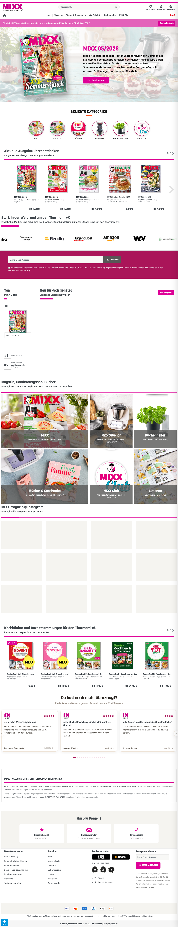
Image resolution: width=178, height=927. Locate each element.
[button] (4, 922)
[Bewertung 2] (77, 757)
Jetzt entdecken (96, 80)
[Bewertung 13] (100, 757)
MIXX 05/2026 (20, 197)
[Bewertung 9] (92, 757)
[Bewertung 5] (83, 757)
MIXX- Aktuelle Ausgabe (102, 882)
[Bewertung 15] (104, 757)
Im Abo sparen (166, 292)
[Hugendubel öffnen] (62, 239)
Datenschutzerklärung (19, 270)
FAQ (50, 856)
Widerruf (52, 865)
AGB (105, 924)
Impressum (113, 924)
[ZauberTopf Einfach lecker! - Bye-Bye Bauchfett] (89, 655)
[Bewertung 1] (74, 757)
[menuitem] (89, 7)
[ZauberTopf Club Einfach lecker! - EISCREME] (55, 655)
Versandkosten (54, 861)
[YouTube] (95, 869)
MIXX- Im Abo (98, 878)
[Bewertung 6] (85, 757)
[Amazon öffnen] (91, 239)
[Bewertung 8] (90, 757)
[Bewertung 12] (98, 757)
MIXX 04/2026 (51, 197)
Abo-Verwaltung (11, 856)
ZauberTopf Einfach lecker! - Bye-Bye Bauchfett (89, 674)
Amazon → (109, 748)
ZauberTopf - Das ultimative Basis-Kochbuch (123, 674)
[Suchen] (116, 7)
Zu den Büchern (167, 23)
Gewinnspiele (54, 883)
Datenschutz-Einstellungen (16, 870)
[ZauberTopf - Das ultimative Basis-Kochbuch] (123, 655)
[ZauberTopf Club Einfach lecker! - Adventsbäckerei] (21, 655)
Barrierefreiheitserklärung (15, 861)
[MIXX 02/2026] (151, 178)
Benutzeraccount (11, 865)
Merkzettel (8, 878)
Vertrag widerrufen (12, 883)
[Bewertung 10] (94, 757)
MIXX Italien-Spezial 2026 (118, 197)
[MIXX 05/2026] (27, 178)
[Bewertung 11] (96, 757)
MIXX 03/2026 (82, 197)
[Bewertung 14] (102, 757)
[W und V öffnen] (119, 239)
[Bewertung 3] (79, 757)
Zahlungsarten (54, 870)
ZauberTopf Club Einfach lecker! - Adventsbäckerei (21, 674)
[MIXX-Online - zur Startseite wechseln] (13, 7)
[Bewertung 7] (87, 757)
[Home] (4, 15)
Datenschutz (97, 924)
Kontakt (51, 874)
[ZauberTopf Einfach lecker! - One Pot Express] (157, 655)
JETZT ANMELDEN (150, 865)
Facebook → (49, 748)
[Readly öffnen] (34, 239)
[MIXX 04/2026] (58, 178)
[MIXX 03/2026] (89, 178)
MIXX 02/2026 (144, 197)
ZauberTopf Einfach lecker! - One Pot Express (157, 674)
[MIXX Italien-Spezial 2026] (120, 178)
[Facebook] (111, 870)
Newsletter (52, 878)
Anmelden (113, 259)
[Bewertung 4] (81, 757)
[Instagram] (103, 869)
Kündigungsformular (13, 874)
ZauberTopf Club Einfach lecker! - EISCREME (55, 674)
